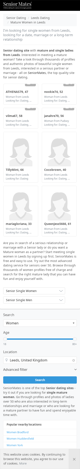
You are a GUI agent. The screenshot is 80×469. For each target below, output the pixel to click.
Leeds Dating (40, 18)
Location (10, 352)
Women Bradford (18, 432)
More (23, 463)
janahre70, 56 (54, 116)
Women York (15, 445)
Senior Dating (16, 18)
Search (8, 314)
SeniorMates (37, 73)
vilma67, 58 (14, 116)
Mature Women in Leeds (27, 22)
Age (6, 332)
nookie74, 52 (53, 92)
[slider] (5, 339)
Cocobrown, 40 (55, 170)
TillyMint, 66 (15, 170)
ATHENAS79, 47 (17, 92)
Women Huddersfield (20, 438)
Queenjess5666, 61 (57, 224)
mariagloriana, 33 (19, 224)
